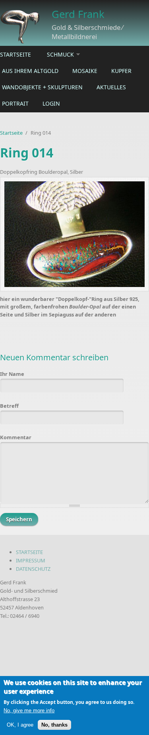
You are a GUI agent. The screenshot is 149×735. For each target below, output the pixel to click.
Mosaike (84, 71)
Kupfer (121, 71)
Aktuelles (111, 87)
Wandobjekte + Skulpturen (42, 87)
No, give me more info (29, 710)
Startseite (15, 54)
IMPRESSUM (30, 560)
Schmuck (60, 54)
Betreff (9, 405)
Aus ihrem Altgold (30, 71)
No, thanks (54, 725)
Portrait (15, 103)
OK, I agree (20, 725)
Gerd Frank (78, 14)
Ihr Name (12, 373)
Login (51, 103)
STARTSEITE (29, 552)
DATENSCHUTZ (33, 568)
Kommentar (15, 437)
